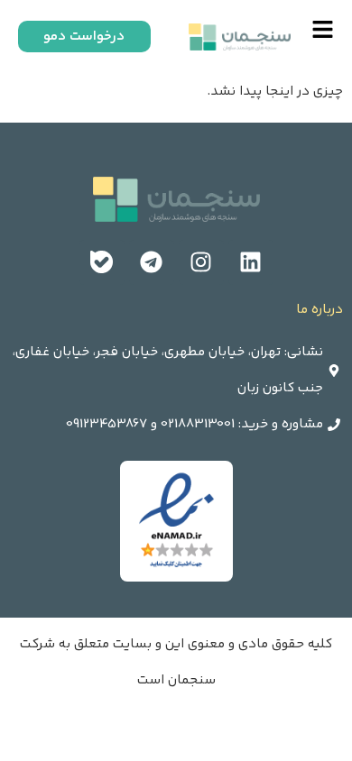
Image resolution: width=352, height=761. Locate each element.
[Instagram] (201, 262)
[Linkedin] (250, 262)
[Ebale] (102, 262)
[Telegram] (151, 262)
